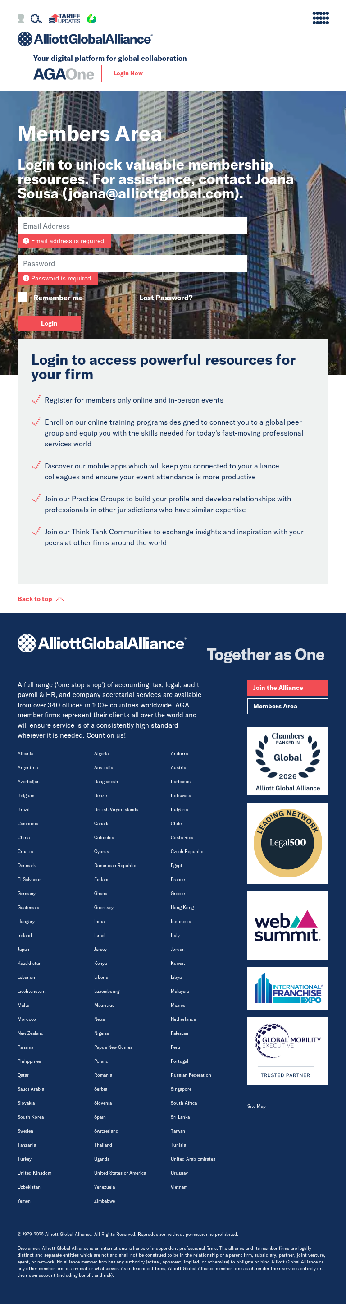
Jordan (178, 949)
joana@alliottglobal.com (151, 193)
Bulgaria (179, 810)
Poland (101, 1061)
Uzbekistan (29, 1187)
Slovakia (26, 1103)
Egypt (176, 865)
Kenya (100, 963)
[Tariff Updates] (64, 20)
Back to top (35, 599)
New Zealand (31, 1033)
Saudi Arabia (31, 1089)
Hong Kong (182, 907)
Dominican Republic (115, 865)
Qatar (23, 1075)
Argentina (28, 768)
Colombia (104, 837)
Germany (27, 893)
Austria (178, 768)
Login (49, 323)
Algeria (101, 754)
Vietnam (179, 1187)
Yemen (24, 1201)
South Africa (184, 1103)
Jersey (100, 949)
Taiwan (178, 1131)
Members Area (275, 706)
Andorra (179, 754)
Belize (100, 796)
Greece (178, 893)
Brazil (24, 810)
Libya (176, 977)
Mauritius (104, 1005)
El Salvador (29, 879)
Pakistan (179, 1033)
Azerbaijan (29, 782)
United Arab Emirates (193, 1159)
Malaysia (180, 991)
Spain (100, 1117)
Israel (99, 935)
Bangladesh (106, 782)
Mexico (178, 1005)
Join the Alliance (278, 688)
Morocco (27, 1019)
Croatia (25, 851)
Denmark (27, 865)
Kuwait (178, 963)
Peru (175, 1047)
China (24, 837)
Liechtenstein (32, 991)
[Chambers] (287, 761)
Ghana (100, 893)
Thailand (103, 1145)
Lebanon (26, 977)
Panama (25, 1047)
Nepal (100, 1019)
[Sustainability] (91, 20)
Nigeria (101, 1033)
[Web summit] (287, 925)
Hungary (26, 921)
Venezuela (104, 1187)
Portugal (179, 1061)
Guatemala (28, 907)
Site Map (256, 1106)
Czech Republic (187, 851)
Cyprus (101, 851)
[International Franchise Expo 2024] (287, 988)
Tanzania (27, 1145)
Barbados (181, 782)
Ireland (25, 935)
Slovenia (103, 1103)
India (99, 921)
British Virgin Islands (116, 810)
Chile (176, 823)
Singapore (181, 1089)
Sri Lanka (180, 1117)
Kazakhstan (29, 963)
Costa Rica (182, 837)
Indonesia (181, 921)
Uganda (101, 1159)
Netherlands (183, 1019)
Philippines (29, 1061)
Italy (175, 935)
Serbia (100, 1089)
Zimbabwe (104, 1201)
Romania (103, 1075)
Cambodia (28, 823)
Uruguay (179, 1173)
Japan (23, 949)
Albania (25, 754)
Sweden (25, 1131)
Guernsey (104, 907)
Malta (23, 1005)
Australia (103, 768)
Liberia (101, 977)
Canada (101, 823)
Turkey (25, 1159)
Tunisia (178, 1145)
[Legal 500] (287, 843)
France (178, 879)
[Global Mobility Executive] (287, 1051)
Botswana (181, 796)
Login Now (128, 73)
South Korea (31, 1117)
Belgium (26, 796)
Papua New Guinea (113, 1047)
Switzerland (106, 1131)
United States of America (120, 1173)
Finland (102, 879)
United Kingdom (34, 1173)
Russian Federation (191, 1075)
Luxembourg (106, 991)
